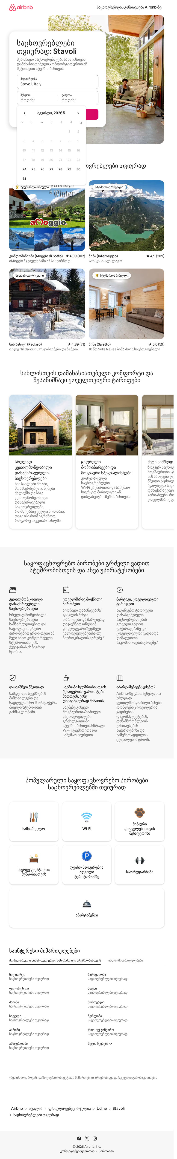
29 (69, 169)
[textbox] (37, 100)
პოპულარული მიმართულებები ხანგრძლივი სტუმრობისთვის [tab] (55, 960)
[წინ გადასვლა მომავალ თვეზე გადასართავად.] (78, 113)
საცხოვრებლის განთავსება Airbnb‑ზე (129, 7)
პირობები (106, 1151)
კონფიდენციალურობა (77, 1151)
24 (24, 169)
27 (51, 169)
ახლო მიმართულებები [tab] (125, 960)
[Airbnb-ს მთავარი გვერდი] (21, 7)
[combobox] (58, 84)
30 (78, 169)
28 (60, 169)
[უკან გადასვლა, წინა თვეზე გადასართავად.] (25, 113)
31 (24, 179)
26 (42, 169)
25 (33, 169)
